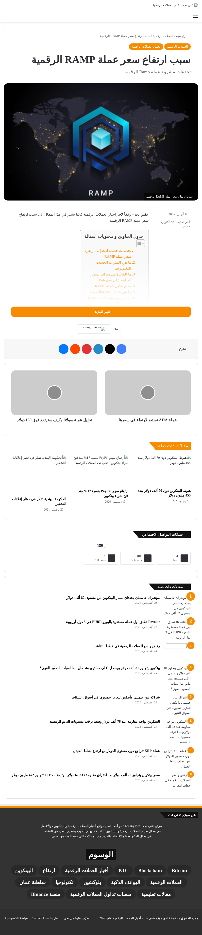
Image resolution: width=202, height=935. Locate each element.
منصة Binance (45, 894)
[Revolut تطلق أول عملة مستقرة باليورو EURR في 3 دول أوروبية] (177, 629)
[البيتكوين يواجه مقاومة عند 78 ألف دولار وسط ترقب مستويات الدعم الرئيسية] (177, 732)
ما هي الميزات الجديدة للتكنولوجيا (113, 265)
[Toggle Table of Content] (138, 243)
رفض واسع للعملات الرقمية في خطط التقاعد (127, 646)
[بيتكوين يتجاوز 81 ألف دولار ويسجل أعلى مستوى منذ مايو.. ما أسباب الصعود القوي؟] (177, 678)
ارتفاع (49, 870)
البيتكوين (24, 870)
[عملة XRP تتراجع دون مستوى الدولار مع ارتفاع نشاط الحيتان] (177, 758)
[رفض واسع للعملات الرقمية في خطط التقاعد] (177, 652)
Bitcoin (179, 870)
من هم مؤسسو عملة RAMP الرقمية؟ (109, 301)
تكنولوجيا (65, 882)
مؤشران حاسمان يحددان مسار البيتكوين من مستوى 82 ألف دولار (113, 598)
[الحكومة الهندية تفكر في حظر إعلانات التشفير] (38, 475)
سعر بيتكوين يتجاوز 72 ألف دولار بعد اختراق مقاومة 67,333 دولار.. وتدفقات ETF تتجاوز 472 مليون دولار (86, 775)
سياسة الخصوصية (17, 918)
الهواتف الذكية (125, 882)
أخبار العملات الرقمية (87, 870)
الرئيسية (182, 36)
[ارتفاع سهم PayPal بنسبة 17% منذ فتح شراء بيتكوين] (101, 471)
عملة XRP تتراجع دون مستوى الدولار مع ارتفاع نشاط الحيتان (116, 751)
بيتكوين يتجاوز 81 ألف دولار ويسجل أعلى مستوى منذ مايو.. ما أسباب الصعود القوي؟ (100, 668)
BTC (123, 870)
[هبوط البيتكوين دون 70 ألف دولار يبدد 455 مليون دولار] (163, 470)
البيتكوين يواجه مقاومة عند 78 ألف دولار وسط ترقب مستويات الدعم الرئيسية (104, 721)
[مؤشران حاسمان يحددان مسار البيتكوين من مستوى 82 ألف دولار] (177, 605)
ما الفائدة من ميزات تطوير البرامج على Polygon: (111, 277)
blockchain (150, 870)
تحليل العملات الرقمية (146, 46)
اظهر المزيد (102, 311)
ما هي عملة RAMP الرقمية (110, 292)
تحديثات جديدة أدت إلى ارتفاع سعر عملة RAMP (108, 253)
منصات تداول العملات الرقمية (101, 894)
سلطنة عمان (32, 882)
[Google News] (94, 329)
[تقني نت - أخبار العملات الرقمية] (175, 5)
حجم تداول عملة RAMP (113, 286)
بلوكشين (92, 882)
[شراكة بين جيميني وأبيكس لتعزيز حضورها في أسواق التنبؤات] (177, 705)
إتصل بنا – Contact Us (46, 918)
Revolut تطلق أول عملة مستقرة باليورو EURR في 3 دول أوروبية (113, 622)
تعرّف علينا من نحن (76, 918)
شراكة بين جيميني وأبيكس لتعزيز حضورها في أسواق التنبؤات (116, 697)
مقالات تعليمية (156, 894)
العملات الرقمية (163, 36)
